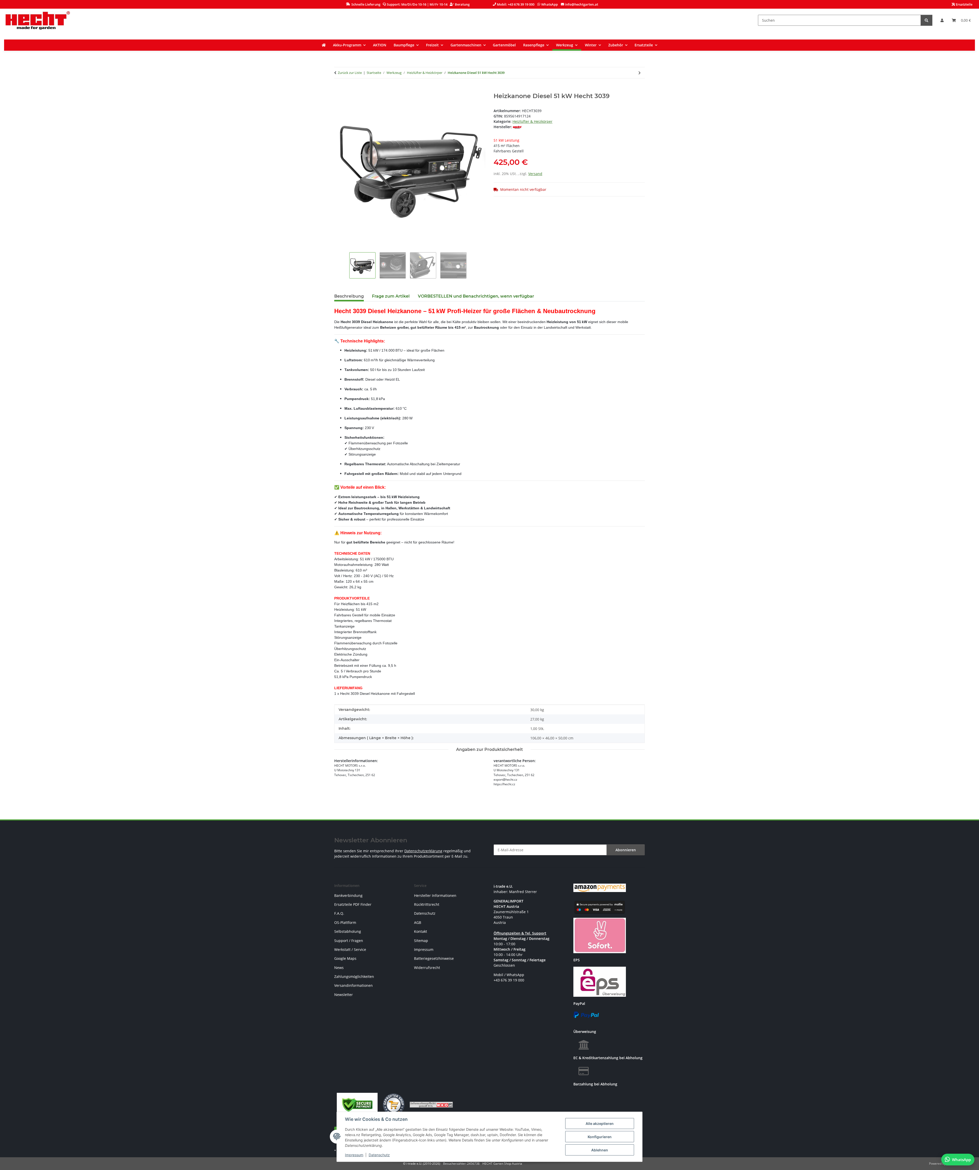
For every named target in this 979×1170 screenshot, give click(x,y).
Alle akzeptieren (600, 1123)
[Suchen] (926, 20)
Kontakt (420, 931)
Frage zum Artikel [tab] (391, 296)
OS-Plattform (345, 922)
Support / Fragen (348, 940)
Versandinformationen (353, 985)
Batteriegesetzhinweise (434, 958)
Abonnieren (625, 849)
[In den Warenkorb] (338, 89)
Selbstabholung (347, 931)
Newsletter (343, 994)
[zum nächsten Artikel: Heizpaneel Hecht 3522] (639, 72)
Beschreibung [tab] (349, 296)
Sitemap (421, 940)
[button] (942, 20)
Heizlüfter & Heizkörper (532, 121)
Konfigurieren (600, 1137)
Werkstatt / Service (350, 949)
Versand (535, 173)
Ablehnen (599, 1150)
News (339, 967)
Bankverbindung (348, 895)
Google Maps (345, 958)
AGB (417, 922)
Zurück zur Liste (350, 72)
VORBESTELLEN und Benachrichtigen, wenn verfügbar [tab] (476, 296)
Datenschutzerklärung (423, 850)
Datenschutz (379, 1155)
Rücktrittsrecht (426, 904)
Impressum (354, 1155)
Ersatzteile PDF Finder (352, 904)
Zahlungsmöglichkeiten (354, 976)
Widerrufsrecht (427, 967)
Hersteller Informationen (435, 895)
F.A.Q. (339, 913)
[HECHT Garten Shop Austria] (37, 20)
